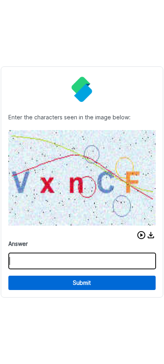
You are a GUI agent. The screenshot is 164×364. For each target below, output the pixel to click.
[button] (141, 235)
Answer (18, 243)
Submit (82, 282)
